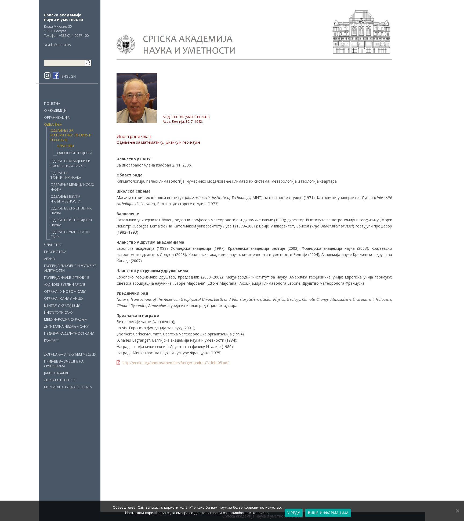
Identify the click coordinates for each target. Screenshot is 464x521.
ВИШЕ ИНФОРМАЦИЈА (328, 513)
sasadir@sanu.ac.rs (57, 44)
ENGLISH (68, 76)
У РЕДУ (293, 513)
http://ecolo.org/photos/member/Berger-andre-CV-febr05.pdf (175, 362)
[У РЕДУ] (457, 510)
